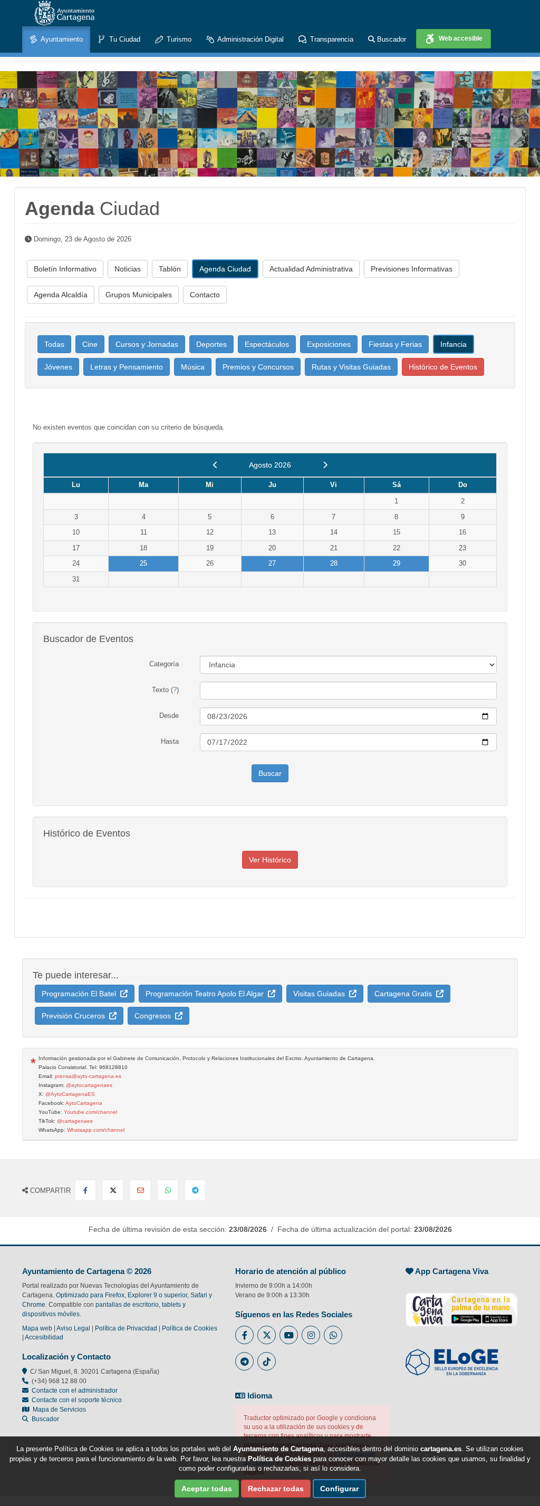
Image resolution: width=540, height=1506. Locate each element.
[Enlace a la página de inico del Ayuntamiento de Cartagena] (64, 13)
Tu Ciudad (123, 39)
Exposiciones (329, 344)
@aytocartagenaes (89, 1085)
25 (143, 563)
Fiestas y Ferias (395, 344)
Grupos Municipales (138, 294)
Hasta (170, 741)
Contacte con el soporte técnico (77, 1400)
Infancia (453, 344)
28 (334, 563)
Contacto (205, 294)
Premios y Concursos (258, 367)
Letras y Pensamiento (126, 367)
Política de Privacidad (126, 1328)
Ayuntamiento (61, 39)
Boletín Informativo (65, 269)
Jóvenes (58, 367)
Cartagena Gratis (405, 993)
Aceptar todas (206, 1488)
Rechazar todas (276, 1488)
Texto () (165, 690)
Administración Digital (250, 39)
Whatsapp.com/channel (95, 1130)
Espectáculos (267, 344)
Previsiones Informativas (411, 269)
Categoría (164, 664)
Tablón (170, 269)
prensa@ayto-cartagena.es (88, 1076)
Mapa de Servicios (58, 1409)
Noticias (127, 269)
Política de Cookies (189, 1328)
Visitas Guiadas (321, 993)
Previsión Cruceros (75, 1016)
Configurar (339, 1488)
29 (396, 563)
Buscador (390, 39)
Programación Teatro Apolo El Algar (207, 993)
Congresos (154, 1016)
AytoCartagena (83, 1103)
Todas (54, 344)
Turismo (178, 39)
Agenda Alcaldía (61, 294)
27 (272, 563)
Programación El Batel (81, 993)
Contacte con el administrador (75, 1390)
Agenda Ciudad (225, 269)
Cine (90, 344)
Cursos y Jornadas (146, 344)
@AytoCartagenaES (70, 1094)
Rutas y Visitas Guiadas (351, 367)
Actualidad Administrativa (311, 269)
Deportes (211, 344)
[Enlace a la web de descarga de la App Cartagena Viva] (461, 1304)
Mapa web (37, 1328)
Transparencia (330, 39)
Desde (169, 716)
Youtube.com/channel (90, 1112)
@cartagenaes (75, 1121)
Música (193, 367)
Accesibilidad (44, 1337)
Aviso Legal (73, 1328)
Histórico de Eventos (443, 367)
